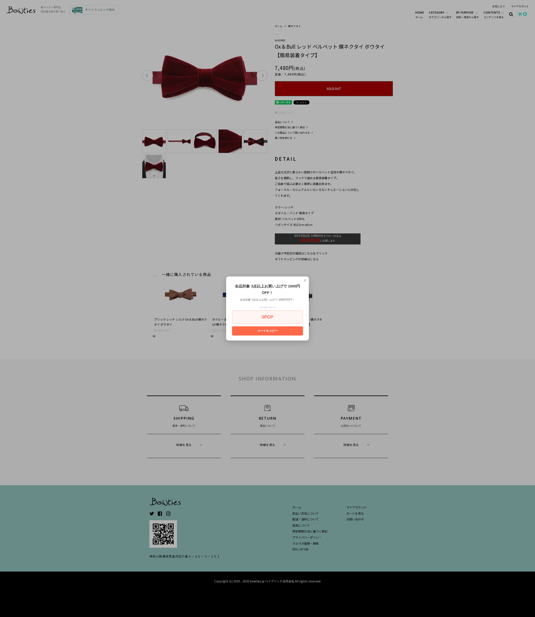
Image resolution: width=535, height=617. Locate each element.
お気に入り (498, 6)
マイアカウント (520, 6)
